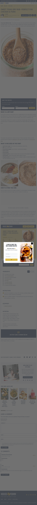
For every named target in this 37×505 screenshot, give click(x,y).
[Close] (32, 243)
